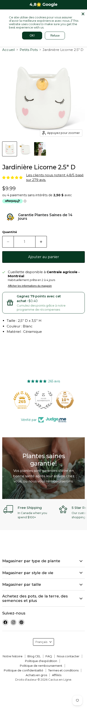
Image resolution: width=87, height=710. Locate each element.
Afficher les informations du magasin (30, 285)
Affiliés (56, 675)
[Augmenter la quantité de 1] (41, 242)
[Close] (83, 14)
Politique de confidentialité (23, 670)
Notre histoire (13, 656)
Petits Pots (29, 50)
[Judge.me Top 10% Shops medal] (65, 400)
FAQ (49, 656)
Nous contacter (68, 656)
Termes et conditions (63, 670)
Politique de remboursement (41, 665)
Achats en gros (36, 675)
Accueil (8, 50)
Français (41, 642)
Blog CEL (34, 656)
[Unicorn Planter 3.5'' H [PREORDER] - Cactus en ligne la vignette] (9, 149)
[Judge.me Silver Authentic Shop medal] (43, 400)
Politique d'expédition (41, 661)
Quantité (9, 232)
